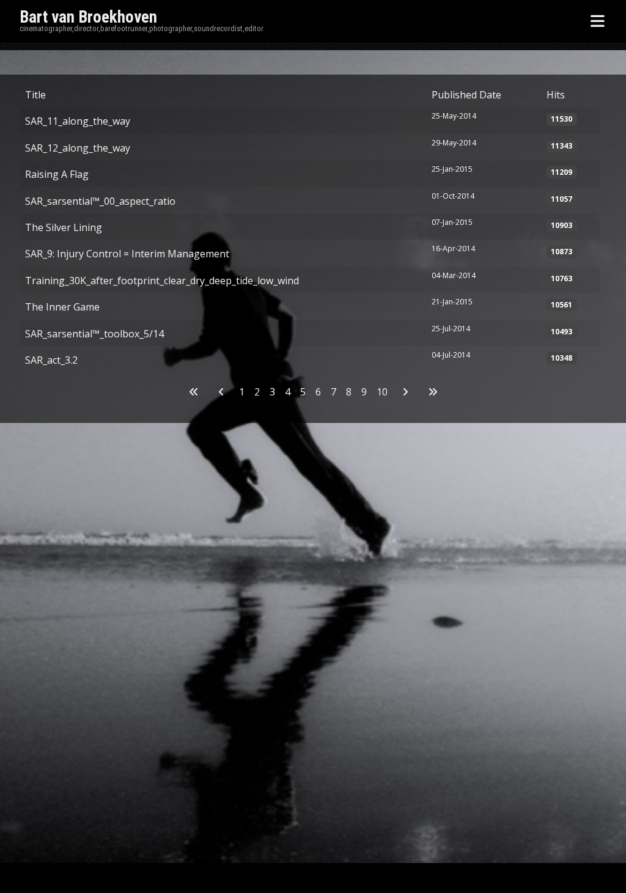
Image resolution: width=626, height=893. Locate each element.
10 (382, 392)
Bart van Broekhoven (88, 17)
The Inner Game (62, 307)
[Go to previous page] (221, 391)
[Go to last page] (432, 391)
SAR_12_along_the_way (77, 148)
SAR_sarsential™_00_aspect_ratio (100, 201)
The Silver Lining (63, 227)
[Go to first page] (193, 391)
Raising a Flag (57, 174)
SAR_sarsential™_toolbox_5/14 (94, 333)
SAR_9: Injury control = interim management (127, 253)
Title (35, 94)
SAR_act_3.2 (51, 360)
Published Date (466, 94)
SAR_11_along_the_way (77, 121)
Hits (556, 94)
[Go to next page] (405, 391)
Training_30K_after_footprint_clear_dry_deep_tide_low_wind (162, 280)
